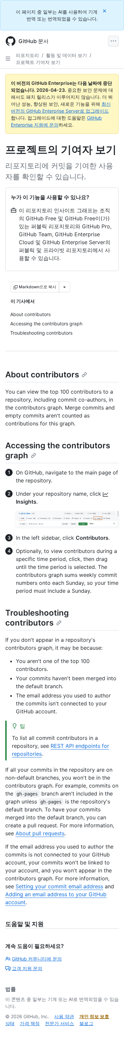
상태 (10, 1023)
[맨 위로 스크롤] (109, 1033)
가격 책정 (30, 1023)
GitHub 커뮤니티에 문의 (37, 959)
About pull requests (40, 833)
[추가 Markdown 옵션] (64, 287)
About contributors (42, 374)
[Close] (105, 11)
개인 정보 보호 (94, 1016)
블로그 (86, 1023)
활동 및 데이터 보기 (66, 55)
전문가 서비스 (59, 1023)
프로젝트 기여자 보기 (38, 62)
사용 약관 (64, 1016)
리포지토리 (27, 55)
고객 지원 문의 (27, 968)
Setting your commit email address (59, 886)
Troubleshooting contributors (37, 618)
